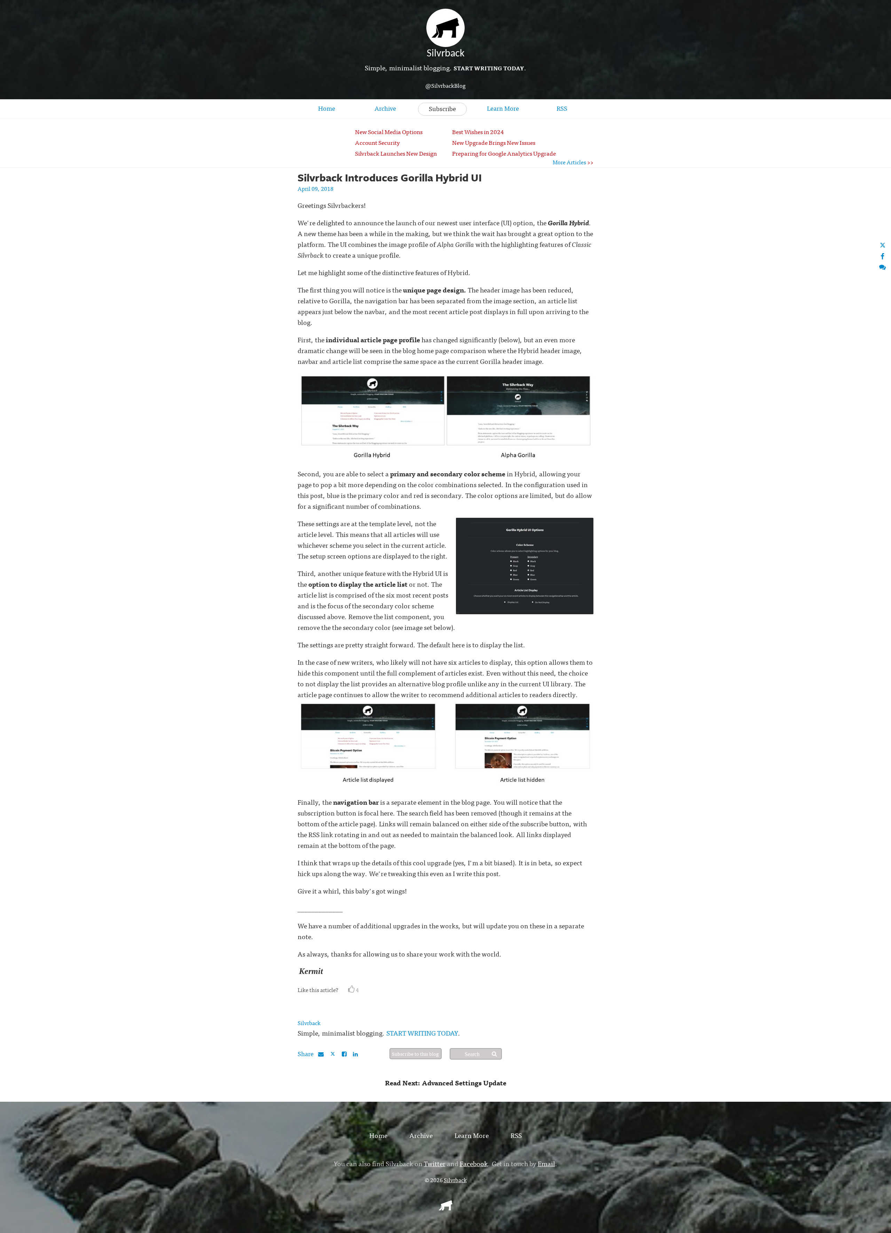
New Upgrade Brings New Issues (493, 142)
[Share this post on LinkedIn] (355, 1053)
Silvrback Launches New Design (396, 153)
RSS (562, 108)
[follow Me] (882, 245)
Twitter (435, 1163)
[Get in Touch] (882, 266)
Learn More (503, 108)
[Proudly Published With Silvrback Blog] (445, 1207)
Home (326, 108)
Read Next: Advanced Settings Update (445, 1082)
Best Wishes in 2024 (478, 131)
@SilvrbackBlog (445, 85)
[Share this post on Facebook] (344, 1053)
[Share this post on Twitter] (333, 1053)
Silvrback (309, 1022)
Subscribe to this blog (415, 1054)
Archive (385, 108)
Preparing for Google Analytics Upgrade (504, 153)
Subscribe (442, 108)
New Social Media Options (389, 131)
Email (546, 1163)
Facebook (474, 1163)
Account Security (377, 142)
